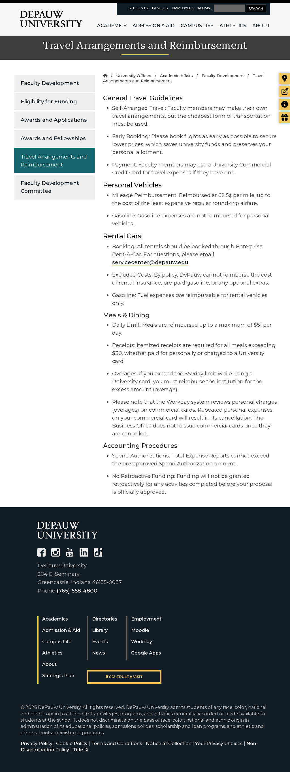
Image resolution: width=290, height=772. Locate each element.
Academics (111, 25)
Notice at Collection (168, 743)
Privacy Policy (36, 743)
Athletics (232, 25)
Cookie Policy (72, 743)
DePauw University (51, 19)
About (261, 25)
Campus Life (197, 25)
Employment (146, 619)
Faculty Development (50, 83)
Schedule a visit (125, 677)
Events (100, 641)
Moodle (140, 630)
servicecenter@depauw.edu (150, 262)
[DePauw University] (67, 530)
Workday (141, 641)
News (98, 653)
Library (100, 630)
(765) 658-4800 (77, 590)
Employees (182, 8)
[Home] (105, 75)
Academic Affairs (176, 75)
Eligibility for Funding (49, 101)
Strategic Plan (58, 675)
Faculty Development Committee (50, 187)
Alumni (204, 8)
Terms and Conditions (116, 743)
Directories (104, 619)
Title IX (81, 749)
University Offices (133, 75)
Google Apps (146, 653)
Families (160, 8)
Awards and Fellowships (53, 138)
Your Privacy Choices (219, 743)
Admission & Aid (153, 25)
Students (138, 8)
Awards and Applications (54, 120)
